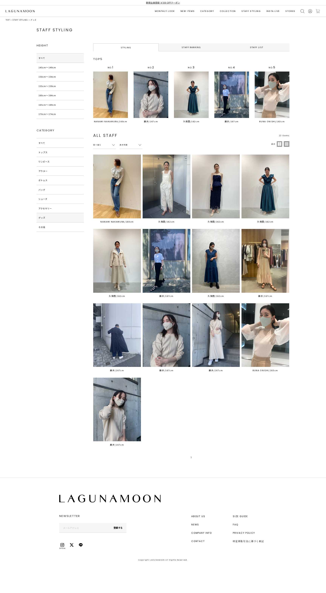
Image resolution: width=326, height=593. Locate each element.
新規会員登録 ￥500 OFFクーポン (163, 2)
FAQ (235, 524)
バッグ (41, 189)
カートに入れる (317, 11)
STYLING (126, 47)
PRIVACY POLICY (244, 532)
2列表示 (279, 144)
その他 (41, 227)
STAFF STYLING (251, 11)
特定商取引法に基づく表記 (248, 541)
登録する (118, 527)
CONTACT (198, 541)
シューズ (42, 198)
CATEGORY (207, 11)
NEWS (195, 524)
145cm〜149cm (47, 67)
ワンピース (44, 161)
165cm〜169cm (47, 104)
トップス (43, 152)
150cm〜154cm (47, 76)
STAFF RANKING (191, 47)
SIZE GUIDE (240, 516)
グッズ (33, 20)
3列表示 (286, 144)
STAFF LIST (257, 47)
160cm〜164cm (47, 95)
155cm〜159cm (47, 86)
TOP (8, 20)
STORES (290, 11)
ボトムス (43, 180)
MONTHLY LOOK (165, 11)
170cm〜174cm (47, 114)
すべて (41, 57)
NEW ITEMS (188, 11)
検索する (302, 11)
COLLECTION (228, 11)
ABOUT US (198, 516)
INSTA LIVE (273, 11)
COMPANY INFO (201, 532)
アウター (43, 171)
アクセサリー (45, 208)
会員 (310, 11)
